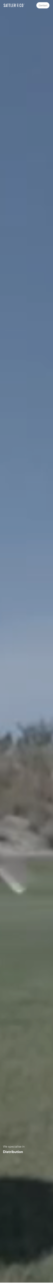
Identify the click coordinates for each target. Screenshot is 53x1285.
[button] (6, 1149)
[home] (14, 5)
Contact (43, 5)
